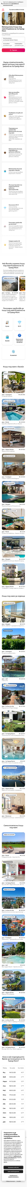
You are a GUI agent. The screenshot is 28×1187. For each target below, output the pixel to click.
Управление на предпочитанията (13, 1176)
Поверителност (10, 1181)
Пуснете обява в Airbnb (16, 9)
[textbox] (7, 45)
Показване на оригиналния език (11, 4)
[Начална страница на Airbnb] (3, 9)
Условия (19, 1181)
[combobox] (13, 40)
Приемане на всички (13, 1167)
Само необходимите (13, 1171)
